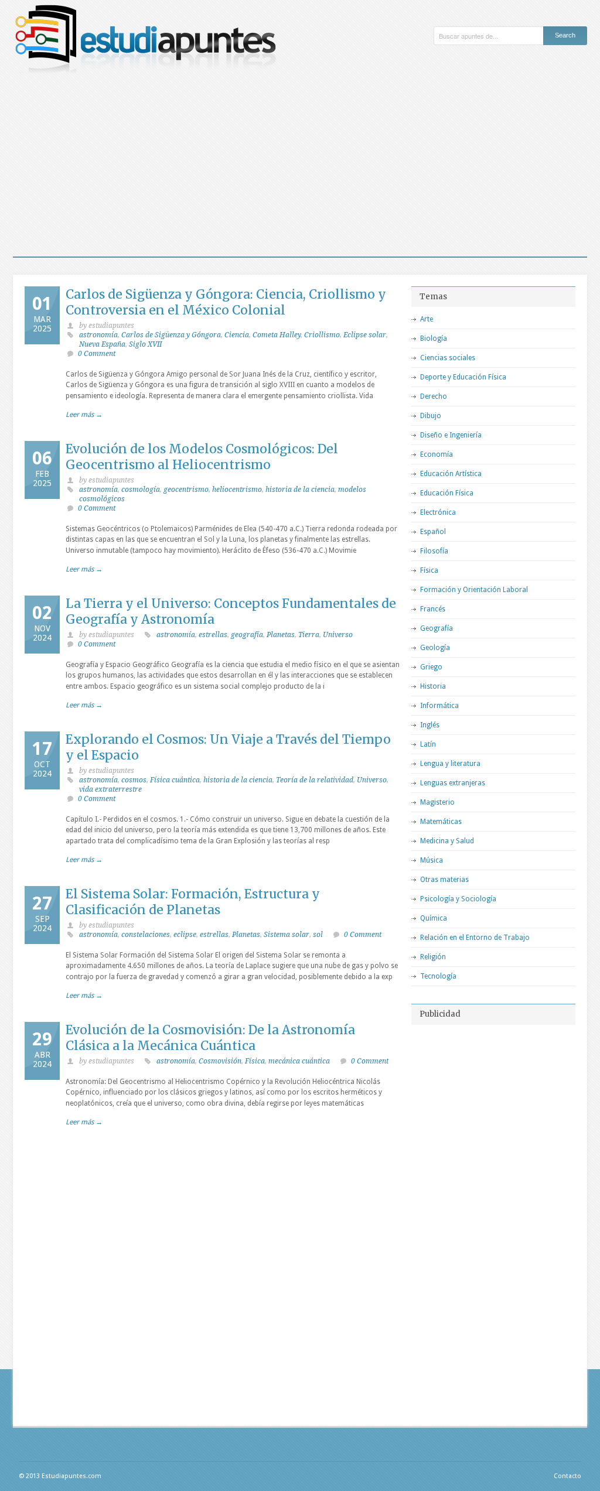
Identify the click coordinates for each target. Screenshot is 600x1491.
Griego (431, 667)
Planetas (281, 635)
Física (255, 1061)
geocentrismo (186, 489)
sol (318, 935)
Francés (432, 609)
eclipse (184, 935)
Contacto (567, 1476)
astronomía (98, 335)
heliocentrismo (237, 489)
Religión (433, 957)
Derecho (433, 396)
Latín (428, 744)
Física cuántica (175, 780)
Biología (433, 338)
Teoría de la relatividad (314, 780)
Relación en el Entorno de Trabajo (475, 937)
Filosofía (434, 551)
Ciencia (236, 335)
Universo (338, 635)
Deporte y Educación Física (463, 377)
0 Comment (96, 354)
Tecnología (438, 976)
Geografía (436, 628)
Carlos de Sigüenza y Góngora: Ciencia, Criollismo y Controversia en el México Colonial (226, 302)
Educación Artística (451, 474)
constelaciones (145, 935)
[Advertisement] (300, 169)
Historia (433, 686)
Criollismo (322, 335)
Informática (439, 706)
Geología (435, 648)
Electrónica (438, 512)
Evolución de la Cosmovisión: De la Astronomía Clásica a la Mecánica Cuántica (210, 1038)
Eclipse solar (364, 335)
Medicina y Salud (447, 841)
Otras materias (444, 880)
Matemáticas (441, 822)
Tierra (308, 635)
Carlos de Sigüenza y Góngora (171, 335)
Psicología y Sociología (458, 899)
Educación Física (446, 493)
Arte (426, 319)
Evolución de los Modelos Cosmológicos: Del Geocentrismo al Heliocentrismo (202, 457)
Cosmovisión (220, 1061)
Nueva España (102, 344)
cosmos (133, 780)
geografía (247, 635)
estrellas (213, 635)
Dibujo (430, 416)
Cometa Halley (277, 335)
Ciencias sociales (447, 358)
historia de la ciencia (300, 489)
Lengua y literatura (450, 764)
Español (433, 532)
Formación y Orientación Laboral (474, 590)
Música (431, 860)
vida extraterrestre (110, 789)
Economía (436, 454)
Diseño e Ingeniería (451, 435)
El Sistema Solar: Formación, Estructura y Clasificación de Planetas (193, 902)
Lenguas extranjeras (452, 783)
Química (433, 918)
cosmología (140, 489)
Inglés (429, 725)
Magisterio (437, 802)
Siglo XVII (145, 344)
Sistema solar (286, 935)
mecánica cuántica (299, 1061)
